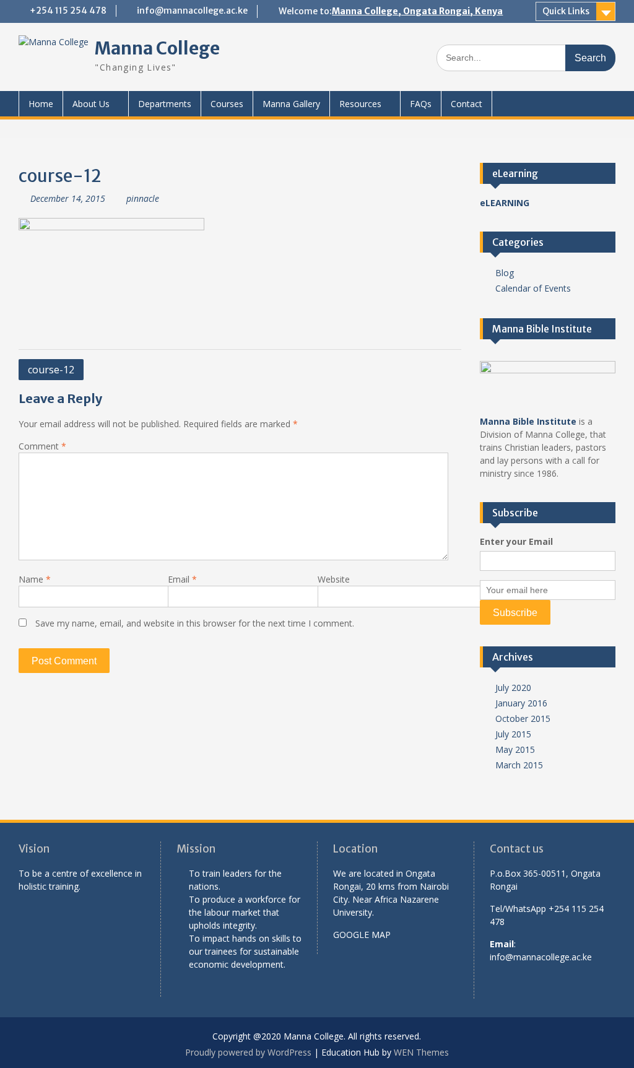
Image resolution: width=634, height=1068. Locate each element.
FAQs (421, 104)
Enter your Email (516, 541)
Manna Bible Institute (528, 421)
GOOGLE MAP (362, 934)
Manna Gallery (291, 104)
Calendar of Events (533, 288)
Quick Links (565, 11)
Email (182, 579)
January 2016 (521, 703)
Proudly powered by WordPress (248, 1052)
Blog (504, 273)
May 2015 (515, 749)
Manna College (157, 48)
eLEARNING (504, 203)
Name (35, 579)
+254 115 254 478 (68, 10)
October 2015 (522, 718)
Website (334, 579)
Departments (164, 104)
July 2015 (513, 734)
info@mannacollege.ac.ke (192, 10)
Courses (227, 104)
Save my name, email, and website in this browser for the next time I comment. (194, 623)
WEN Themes (421, 1052)
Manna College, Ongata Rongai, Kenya (417, 11)
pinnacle (142, 198)
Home (40, 104)
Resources (360, 104)
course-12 (51, 369)
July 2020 (513, 687)
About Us (91, 104)
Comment (42, 446)
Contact (466, 104)
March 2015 (519, 765)
